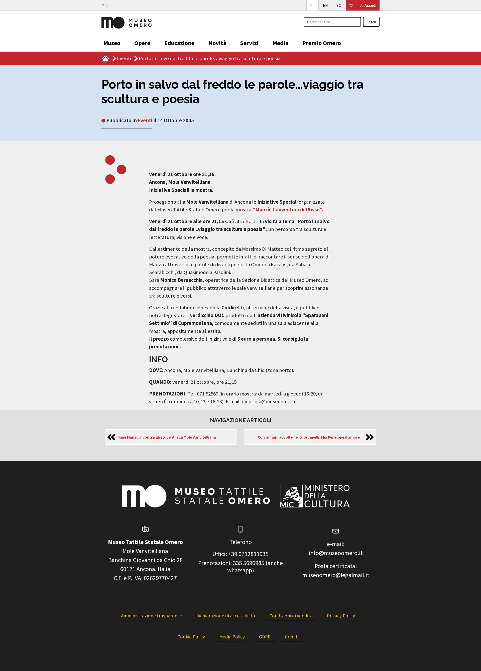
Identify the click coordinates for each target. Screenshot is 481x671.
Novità (217, 43)
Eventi (124, 58)
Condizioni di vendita (291, 616)
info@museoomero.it (336, 553)
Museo (111, 43)
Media (280, 43)
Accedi (370, 5)
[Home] (126, 22)
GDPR (265, 637)
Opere (142, 43)
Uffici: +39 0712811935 (240, 554)
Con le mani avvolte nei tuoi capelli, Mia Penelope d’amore (309, 437)
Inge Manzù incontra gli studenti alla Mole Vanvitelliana (167, 437)
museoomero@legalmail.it (335, 575)
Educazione (179, 43)
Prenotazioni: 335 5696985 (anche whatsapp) (240, 566)
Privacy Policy (341, 616)
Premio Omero (321, 43)
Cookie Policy (191, 637)
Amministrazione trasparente (151, 616)
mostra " (279, 209)
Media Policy (232, 637)
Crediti (292, 637)
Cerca (371, 21)
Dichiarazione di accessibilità (225, 616)
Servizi (249, 43)
